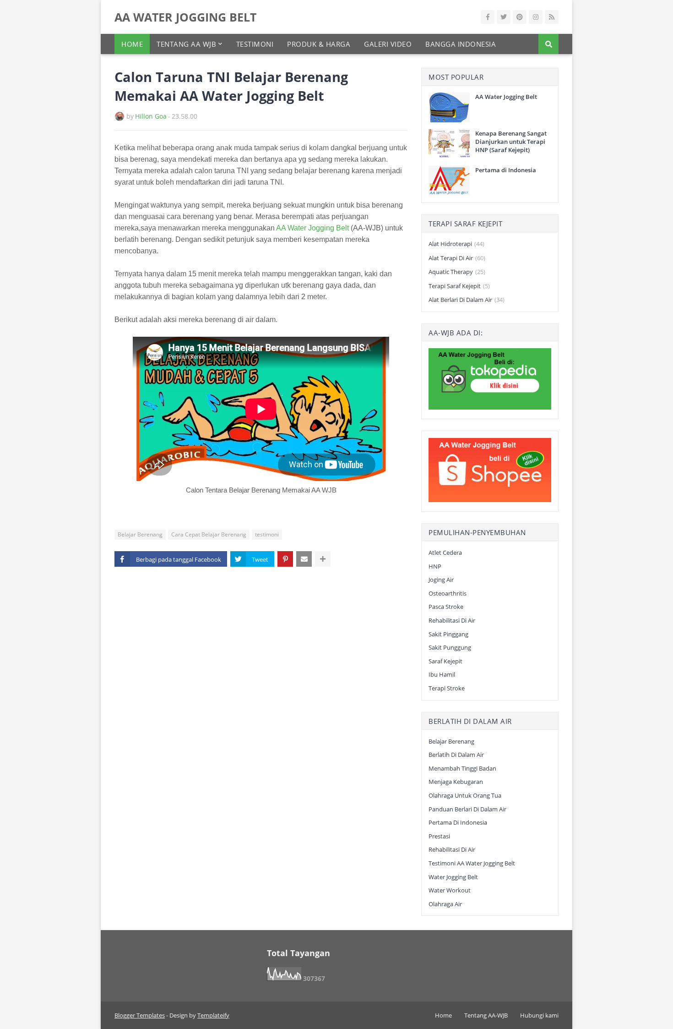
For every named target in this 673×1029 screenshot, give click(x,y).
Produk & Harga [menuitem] (318, 44)
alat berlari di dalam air (467, 300)
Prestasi (439, 836)
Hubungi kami (539, 1015)
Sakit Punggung (450, 647)
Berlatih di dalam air (456, 754)
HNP (435, 566)
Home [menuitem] (132, 44)
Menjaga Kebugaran (456, 781)
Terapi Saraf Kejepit (459, 286)
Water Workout (450, 890)
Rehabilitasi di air (452, 620)
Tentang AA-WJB (486, 1015)
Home (443, 1015)
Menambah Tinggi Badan (462, 768)
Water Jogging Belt (453, 877)
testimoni (267, 534)
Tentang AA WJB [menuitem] (186, 44)
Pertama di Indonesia (505, 170)
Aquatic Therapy (457, 272)
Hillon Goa (151, 116)
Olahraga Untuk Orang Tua (465, 795)
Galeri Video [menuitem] (388, 44)
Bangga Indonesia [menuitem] (460, 44)
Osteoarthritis (448, 593)
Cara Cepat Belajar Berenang (208, 534)
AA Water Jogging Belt (312, 228)
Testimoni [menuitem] (255, 44)
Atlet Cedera (445, 552)
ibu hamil (442, 674)
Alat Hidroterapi (456, 244)
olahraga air (445, 904)
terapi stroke (447, 688)
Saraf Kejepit (445, 661)
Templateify (213, 1015)
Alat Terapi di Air (457, 258)
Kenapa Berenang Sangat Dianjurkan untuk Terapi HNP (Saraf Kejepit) (511, 141)
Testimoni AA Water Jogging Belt (472, 863)
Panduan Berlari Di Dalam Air (467, 809)
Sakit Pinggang (448, 634)
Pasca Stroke (446, 606)
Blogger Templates (139, 1015)
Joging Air (441, 579)
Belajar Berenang (140, 534)
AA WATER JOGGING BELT (185, 17)
